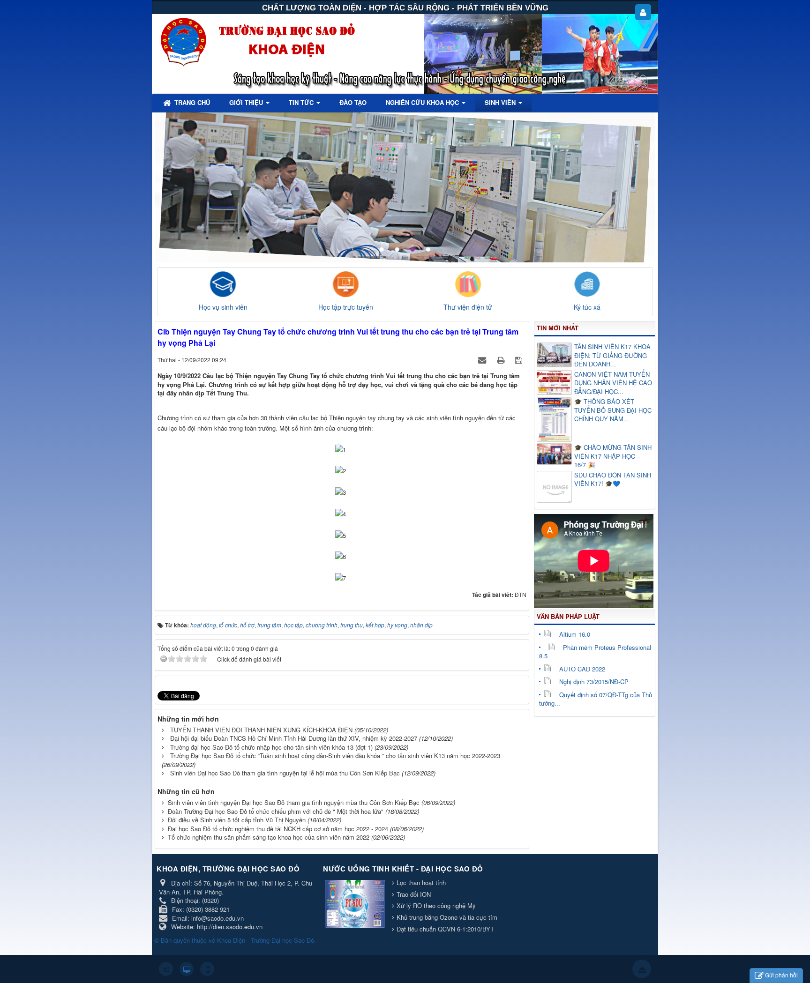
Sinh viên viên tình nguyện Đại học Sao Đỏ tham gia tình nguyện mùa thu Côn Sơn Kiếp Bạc (294, 802)
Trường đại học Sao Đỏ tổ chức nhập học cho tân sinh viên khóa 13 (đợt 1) (271, 747)
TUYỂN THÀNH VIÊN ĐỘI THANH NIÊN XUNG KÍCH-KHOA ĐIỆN (261, 729)
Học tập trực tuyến (345, 307)
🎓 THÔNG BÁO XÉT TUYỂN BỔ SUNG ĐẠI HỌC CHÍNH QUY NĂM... (613, 410)
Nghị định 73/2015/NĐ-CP (594, 681)
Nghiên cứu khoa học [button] (423, 102)
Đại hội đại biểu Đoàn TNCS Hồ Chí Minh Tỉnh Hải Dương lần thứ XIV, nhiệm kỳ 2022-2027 (293, 738)
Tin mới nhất (557, 327)
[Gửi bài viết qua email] (483, 359)
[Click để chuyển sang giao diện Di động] (207, 969)
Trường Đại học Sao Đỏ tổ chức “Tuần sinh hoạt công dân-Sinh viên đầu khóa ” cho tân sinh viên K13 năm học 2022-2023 (335, 755)
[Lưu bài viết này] (519, 359)
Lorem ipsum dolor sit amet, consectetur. (561, 135)
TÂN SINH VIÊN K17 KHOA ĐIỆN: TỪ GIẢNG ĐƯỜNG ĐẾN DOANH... (612, 355)
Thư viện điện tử (467, 307)
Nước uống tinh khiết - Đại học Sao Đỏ (403, 869)
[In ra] (501, 359)
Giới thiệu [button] (247, 102)
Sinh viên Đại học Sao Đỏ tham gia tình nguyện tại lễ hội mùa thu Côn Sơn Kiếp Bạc (285, 772)
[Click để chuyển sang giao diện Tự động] (166, 969)
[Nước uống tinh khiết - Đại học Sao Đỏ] (356, 904)
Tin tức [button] (302, 102)
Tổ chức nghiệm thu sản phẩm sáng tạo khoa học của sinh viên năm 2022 (268, 837)
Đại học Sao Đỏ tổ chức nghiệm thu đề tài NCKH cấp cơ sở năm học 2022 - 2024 (278, 828)
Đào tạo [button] (353, 102)
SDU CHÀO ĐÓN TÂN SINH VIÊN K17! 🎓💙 (612, 479)
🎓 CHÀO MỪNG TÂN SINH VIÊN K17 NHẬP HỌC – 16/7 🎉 (613, 456)
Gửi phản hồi (781, 975)
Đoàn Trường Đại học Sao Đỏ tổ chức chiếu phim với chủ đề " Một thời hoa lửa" (275, 811)
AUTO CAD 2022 (582, 668)
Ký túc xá (587, 307)
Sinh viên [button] (501, 102)
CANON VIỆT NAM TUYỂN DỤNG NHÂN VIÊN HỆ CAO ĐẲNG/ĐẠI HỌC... (613, 383)
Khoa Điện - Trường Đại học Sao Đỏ (265, 940)
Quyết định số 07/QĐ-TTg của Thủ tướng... (595, 699)
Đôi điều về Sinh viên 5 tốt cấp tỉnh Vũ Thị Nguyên (237, 819)
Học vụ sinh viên (223, 307)
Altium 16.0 (574, 634)
